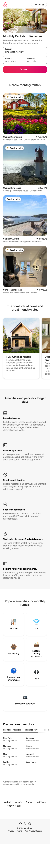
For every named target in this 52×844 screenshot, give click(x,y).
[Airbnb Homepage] (5, 4)
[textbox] (14, 61)
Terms (19, 831)
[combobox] (25, 52)
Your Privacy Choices (33, 831)
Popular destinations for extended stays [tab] (20, 730)
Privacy (11, 831)
